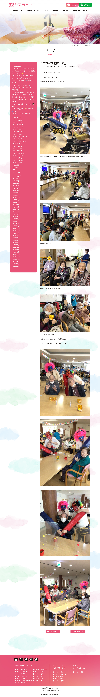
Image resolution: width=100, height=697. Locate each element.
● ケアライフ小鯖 (58, 672)
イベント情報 (17, 172)
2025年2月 (16, 221)
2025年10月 (16, 202)
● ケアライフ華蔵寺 (59, 681)
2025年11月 (16, 200)
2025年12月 (16, 197)
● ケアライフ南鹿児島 (59, 674)
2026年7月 (16, 181)
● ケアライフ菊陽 (38, 678)
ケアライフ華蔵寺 (18, 160)
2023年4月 (16, 266)
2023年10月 (16, 259)
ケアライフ (20, 5)
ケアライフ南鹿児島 (19, 153)
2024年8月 (16, 235)
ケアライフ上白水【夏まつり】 (22, 114)
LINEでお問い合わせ (85, 5)
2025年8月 (16, 207)
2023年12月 (16, 254)
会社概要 (65, 11)
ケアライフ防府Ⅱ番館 (47, 66)
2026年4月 (16, 188)
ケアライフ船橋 (17, 163)
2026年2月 (16, 193)
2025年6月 (16, 212)
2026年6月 (16, 183)
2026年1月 (16, 195)
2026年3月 (16, 190)
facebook (26, 659)
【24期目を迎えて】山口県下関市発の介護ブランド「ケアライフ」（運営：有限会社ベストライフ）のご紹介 (23, 94)
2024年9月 (16, 233)
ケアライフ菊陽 (17, 122)
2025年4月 (16, 216)
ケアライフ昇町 (17, 144)
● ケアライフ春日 (20, 678)
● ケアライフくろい (21, 676)
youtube (31, 659)
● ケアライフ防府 (58, 679)
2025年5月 (16, 214)
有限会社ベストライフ (80, 11)
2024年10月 (16, 231)
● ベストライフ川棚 (21, 669)
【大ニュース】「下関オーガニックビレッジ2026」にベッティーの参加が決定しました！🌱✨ (23, 71)
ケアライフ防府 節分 (85, 45)
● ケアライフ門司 (20, 674)
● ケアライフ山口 (20, 683)
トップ (73, 45)
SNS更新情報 (16, 165)
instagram (16, 659)
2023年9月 (16, 261)
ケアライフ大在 (17, 120)
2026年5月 (16, 186)
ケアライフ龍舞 (17, 146)
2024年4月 (16, 245)
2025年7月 (16, 209)
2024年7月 (16, 238)
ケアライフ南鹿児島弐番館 (20, 136)
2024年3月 (16, 247)
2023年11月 (16, 257)
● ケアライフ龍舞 (38, 674)
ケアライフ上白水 (18, 155)
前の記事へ (53, 631)
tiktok (36, 659)
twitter (21, 659)
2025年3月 (16, 219)
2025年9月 (16, 205)
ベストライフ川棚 (18, 127)
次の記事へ (77, 631)
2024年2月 (16, 250)
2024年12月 (16, 226)
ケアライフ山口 (17, 139)
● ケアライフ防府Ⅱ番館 (40, 669)
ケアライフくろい (18, 132)
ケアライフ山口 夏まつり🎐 (21, 85)
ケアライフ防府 (58, 66)
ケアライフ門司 (17, 129)
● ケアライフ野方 (38, 676)
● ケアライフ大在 (38, 680)
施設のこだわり (18, 11)
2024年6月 (16, 240)
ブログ (46, 11)
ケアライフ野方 (17, 148)
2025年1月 (16, 223)
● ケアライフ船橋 (78, 672)
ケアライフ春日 (17, 134)
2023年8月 (16, 264)
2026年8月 (16, 178)
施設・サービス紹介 (33, 11)
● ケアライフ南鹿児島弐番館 (23, 680)
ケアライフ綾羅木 (18, 125)
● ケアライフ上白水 (59, 676)
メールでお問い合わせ (72, 5)
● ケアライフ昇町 (38, 672)
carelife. (45, 694)
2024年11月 (16, 228)
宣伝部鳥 (15, 167)
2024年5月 (16, 242)
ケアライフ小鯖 (17, 151)
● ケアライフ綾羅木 (21, 672)
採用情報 (55, 11)
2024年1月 (16, 252)
